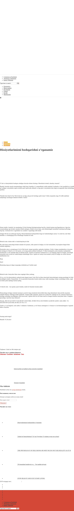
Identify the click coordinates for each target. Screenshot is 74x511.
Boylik (5, 93)
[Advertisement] (37, 168)
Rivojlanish (7, 89)
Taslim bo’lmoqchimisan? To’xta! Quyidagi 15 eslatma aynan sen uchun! (38, 436)
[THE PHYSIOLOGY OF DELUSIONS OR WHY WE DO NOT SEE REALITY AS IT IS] (11, 450)
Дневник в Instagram (10, 486)
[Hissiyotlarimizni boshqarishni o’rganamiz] (11, 422)
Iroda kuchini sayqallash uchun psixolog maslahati (28, 369)
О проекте (25, 481)
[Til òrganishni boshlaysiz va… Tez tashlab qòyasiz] (11, 464)
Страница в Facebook (10, 484)
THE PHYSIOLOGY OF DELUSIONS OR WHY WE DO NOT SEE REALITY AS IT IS (44, 450)
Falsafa (6, 91)
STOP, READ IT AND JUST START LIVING (31, 478)
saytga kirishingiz (17, 389)
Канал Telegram (8, 488)
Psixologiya (7, 86)
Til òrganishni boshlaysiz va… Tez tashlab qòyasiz (32, 464)
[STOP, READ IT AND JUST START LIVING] (11, 478)
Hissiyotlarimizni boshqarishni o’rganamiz (30, 422)
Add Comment (5, 154)
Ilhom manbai (7, 88)
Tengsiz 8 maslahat (19, 383)
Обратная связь (16, 481)
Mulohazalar (7, 94)
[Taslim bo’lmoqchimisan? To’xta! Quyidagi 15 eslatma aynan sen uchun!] (11, 436)
